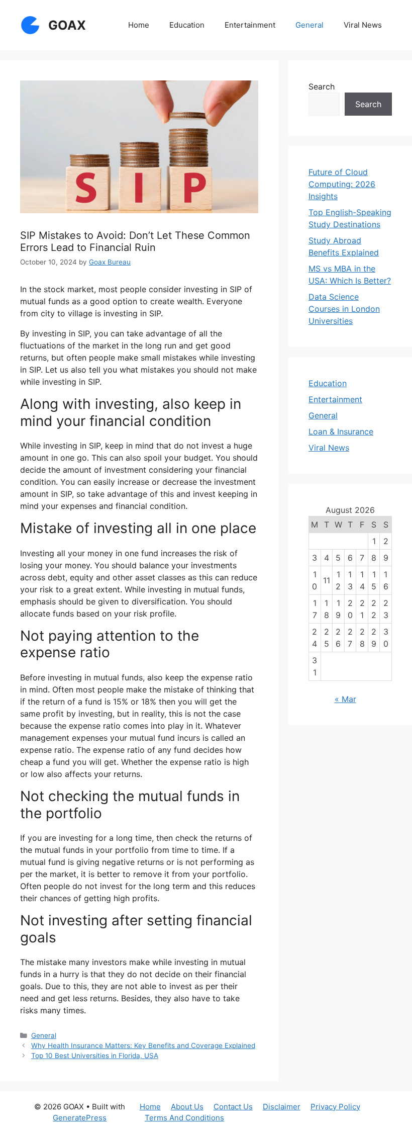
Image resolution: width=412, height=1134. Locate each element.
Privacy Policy (335, 1106)
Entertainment (250, 25)
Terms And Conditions (184, 1117)
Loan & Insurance (340, 431)
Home (138, 25)
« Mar (345, 699)
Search (321, 86)
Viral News (363, 25)
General (309, 25)
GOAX (67, 25)
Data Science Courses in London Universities (344, 309)
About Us (187, 1106)
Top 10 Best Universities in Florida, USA (94, 1056)
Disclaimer (281, 1106)
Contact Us (233, 1106)
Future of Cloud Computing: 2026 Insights (341, 184)
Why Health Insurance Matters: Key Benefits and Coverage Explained (143, 1045)
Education (186, 25)
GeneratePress (80, 1117)
